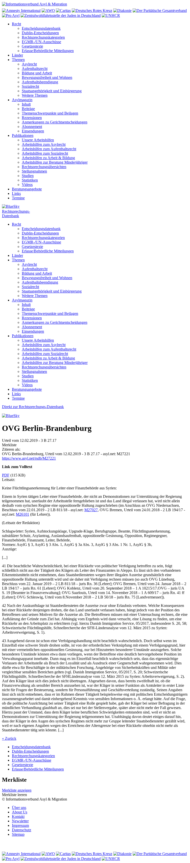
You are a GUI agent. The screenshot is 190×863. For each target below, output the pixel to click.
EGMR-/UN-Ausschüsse (41, 42)
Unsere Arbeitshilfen (38, 140)
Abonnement (32, 126)
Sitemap (18, 834)
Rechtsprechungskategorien (43, 37)
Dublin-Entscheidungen (40, 33)
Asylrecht (29, 64)
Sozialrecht (30, 86)
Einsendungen (33, 131)
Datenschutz (21, 830)
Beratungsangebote (27, 189)
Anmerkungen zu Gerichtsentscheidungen (54, 122)
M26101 (22, 514)
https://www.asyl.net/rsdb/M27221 (29, 458)
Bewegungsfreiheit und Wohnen (47, 77)
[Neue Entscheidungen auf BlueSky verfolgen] (95, 206)
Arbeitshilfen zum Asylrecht (44, 144)
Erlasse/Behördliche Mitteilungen (48, 51)
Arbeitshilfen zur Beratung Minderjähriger (55, 162)
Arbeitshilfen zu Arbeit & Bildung (48, 158)
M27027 (91, 510)
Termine (18, 198)
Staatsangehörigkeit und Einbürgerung (52, 91)
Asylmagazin (22, 100)
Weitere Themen (35, 95)
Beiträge (28, 109)
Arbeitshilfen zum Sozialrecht (45, 153)
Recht (16, 24)
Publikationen (22, 135)
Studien (28, 176)
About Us (19, 812)
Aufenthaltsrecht (35, 68)
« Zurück (9, 738)
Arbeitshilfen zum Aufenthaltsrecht (49, 149)
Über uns (19, 807)
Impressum (20, 825)
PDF (5, 475)
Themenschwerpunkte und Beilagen (50, 113)
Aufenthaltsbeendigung (40, 82)
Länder (17, 55)
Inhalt (26, 104)
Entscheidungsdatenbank (41, 28)
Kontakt (18, 816)
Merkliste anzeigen (16, 790)
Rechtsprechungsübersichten (44, 167)
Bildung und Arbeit (37, 73)
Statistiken (30, 180)
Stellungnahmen (34, 171)
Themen (18, 60)
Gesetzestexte (32, 46)
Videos (27, 184)
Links (16, 193)
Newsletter (20, 821)
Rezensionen (32, 118)
